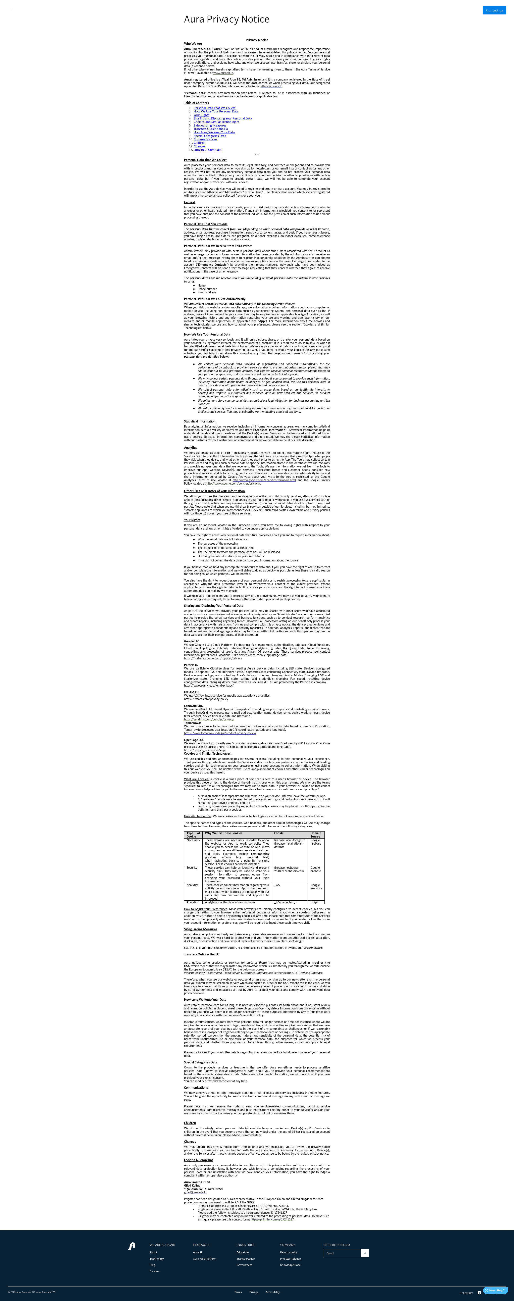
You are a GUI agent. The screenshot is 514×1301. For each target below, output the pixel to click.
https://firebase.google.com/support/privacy (213, 658)
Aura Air (198, 1252)
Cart (299, 10)
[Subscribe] (365, 1253)
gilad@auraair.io (271, 86)
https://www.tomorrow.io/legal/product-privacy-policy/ (220, 733)
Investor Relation (290, 1258)
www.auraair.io (223, 73)
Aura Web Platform (204, 1258)
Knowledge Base (290, 1265)
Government (244, 1265)
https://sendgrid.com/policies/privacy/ (209, 719)
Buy (284, 10)
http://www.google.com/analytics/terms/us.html (264, 480)
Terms (238, 1292)
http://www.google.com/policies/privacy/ (233, 483)
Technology (241, 10)
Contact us (494, 10)
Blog (152, 1265)
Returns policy (289, 1252)
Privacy (254, 1292)
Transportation (246, 1258)
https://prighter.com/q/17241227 (272, 1219)
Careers (155, 1271)
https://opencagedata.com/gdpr (205, 750)
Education (243, 1252)
